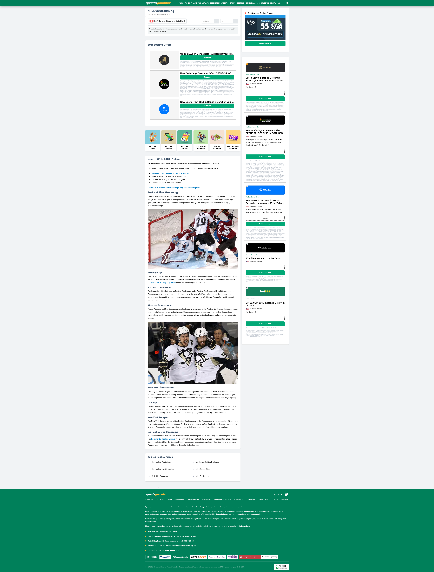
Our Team (160, 499)
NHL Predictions (202, 476)
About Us (149, 499)
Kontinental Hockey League (163, 439)
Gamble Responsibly (222, 499)
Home (148, 487)
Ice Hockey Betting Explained (207, 462)
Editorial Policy (193, 499)
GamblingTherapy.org (170, 550)
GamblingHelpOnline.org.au (185, 545)
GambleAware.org (171, 541)
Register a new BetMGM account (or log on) (170, 173)
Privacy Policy (264, 499)
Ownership (206, 499)
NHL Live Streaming (160, 476)
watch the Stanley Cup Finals (163, 283)
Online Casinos (253, 3)
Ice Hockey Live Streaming (163, 469)
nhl (170, 487)
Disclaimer (251, 499)
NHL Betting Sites (203, 469)
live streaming (155, 487)
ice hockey (164, 487)
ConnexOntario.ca (172, 536)
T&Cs (275, 499)
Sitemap (284, 499)
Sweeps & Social (268, 3)
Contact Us (238, 499)
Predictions (184, 3)
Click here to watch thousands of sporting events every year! (174, 188)
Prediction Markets (219, 3)
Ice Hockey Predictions (161, 462)
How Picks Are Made (175, 499)
